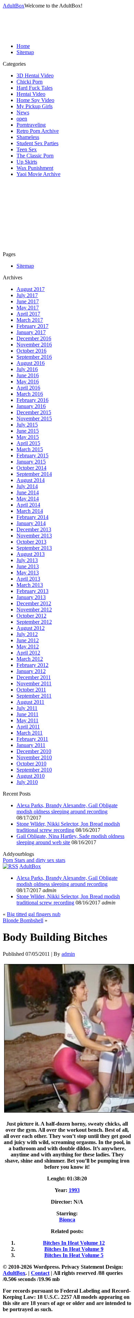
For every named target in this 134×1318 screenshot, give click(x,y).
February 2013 (32, 591)
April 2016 (28, 388)
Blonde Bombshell (23, 920)
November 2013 (34, 535)
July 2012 (27, 634)
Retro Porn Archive (37, 131)
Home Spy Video (35, 100)
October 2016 (31, 351)
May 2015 (27, 437)
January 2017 (31, 332)
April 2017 (28, 314)
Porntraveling (31, 125)
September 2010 (34, 770)
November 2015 (34, 418)
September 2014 (34, 474)
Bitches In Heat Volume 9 (73, 1249)
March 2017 (29, 320)
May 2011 (27, 720)
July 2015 (27, 425)
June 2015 (27, 431)
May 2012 (27, 646)
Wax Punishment (34, 168)
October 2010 (31, 763)
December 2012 (33, 603)
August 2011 (30, 702)
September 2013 (34, 548)
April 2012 (28, 653)
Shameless (27, 137)
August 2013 (30, 554)
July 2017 (27, 295)
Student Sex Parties (37, 143)
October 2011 (31, 690)
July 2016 (27, 369)
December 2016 (33, 338)
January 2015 (31, 462)
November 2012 (34, 609)
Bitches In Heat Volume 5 (73, 1255)
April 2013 (28, 579)
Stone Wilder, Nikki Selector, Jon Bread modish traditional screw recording (68, 827)
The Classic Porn (35, 156)
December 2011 (33, 677)
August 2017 (30, 289)
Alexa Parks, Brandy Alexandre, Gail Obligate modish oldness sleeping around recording (67, 808)
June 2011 (27, 714)
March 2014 (29, 511)
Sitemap (25, 52)
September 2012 (34, 622)
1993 (74, 1190)
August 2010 (30, 776)
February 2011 (32, 739)
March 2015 (29, 449)
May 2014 (27, 499)
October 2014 (31, 468)
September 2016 (34, 357)
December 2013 (33, 529)
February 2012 (32, 665)
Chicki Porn (29, 82)
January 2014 (31, 523)
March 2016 (29, 394)
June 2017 (27, 301)
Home (23, 46)
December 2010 (33, 751)
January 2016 (31, 406)
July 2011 (26, 708)
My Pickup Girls (34, 106)
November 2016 (34, 344)
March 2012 (29, 659)
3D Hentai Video (35, 75)
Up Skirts (26, 162)
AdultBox (13, 6)
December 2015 (33, 412)
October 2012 (31, 616)
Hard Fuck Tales (34, 88)
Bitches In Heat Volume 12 (74, 1243)
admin (68, 954)
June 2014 (27, 492)
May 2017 (27, 308)
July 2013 (27, 560)
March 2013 (29, 585)
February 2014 (32, 517)
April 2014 (28, 505)
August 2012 (30, 628)
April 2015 (28, 443)
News (22, 112)
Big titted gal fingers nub (33, 914)
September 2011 (34, 696)
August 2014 (30, 480)
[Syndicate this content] (10, 866)
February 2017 (32, 326)
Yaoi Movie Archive (38, 174)
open (21, 119)
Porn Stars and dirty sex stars (34, 860)
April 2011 (28, 727)
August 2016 (30, 363)
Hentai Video (30, 94)
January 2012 (31, 671)
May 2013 (27, 572)
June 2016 (27, 375)
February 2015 (32, 455)
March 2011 (29, 733)
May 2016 (27, 381)
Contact (40, 1273)
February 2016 (32, 400)
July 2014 (27, 486)
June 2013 (27, 566)
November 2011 (34, 683)
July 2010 (27, 782)
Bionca (67, 1219)
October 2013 (31, 542)
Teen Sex (26, 149)
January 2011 (30, 745)
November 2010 (34, 757)
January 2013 (31, 597)
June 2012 (27, 640)
